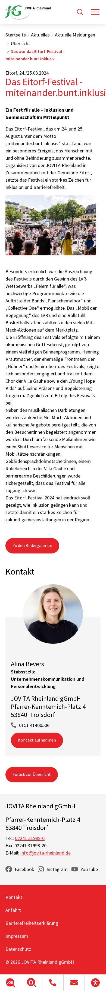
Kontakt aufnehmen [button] (37, 740)
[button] (10, 983)
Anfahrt (13, 910)
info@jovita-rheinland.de (45, 853)
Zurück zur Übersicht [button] (32, 774)
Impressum (16, 936)
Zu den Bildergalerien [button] (32, 545)
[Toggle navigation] (95, 11)
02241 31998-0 (30, 838)
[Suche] (80, 12)
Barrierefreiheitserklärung (31, 923)
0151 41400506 (34, 725)
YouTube (89, 869)
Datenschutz (18, 949)
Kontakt (13, 897)
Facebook (24, 869)
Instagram (57, 869)
